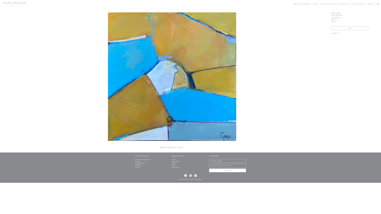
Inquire (349, 28)
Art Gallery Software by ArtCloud (194, 179)
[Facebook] (195, 175)
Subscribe (228, 170)
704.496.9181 (138, 165)
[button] (345, 4)
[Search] (378, 4)
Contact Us (138, 167)
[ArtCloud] (186, 175)
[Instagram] (191, 175)
